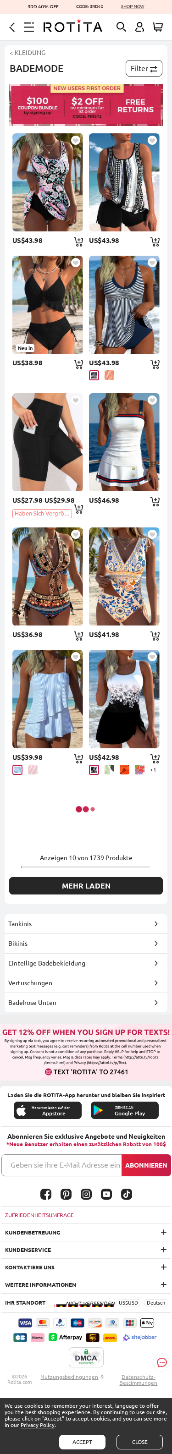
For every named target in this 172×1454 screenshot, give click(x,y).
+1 (153, 770)
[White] (109, 769)
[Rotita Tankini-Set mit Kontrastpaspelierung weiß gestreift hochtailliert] (124, 442)
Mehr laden (86, 886)
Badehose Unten (32, 1002)
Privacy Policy (38, 1425)
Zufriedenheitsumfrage (39, 1215)
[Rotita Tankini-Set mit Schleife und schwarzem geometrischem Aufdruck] (124, 182)
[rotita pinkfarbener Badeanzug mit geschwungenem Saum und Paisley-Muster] (47, 182)
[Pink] (33, 769)
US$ (123, 1303)
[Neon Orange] (109, 375)
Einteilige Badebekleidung (46, 963)
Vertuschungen (30, 983)
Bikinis (18, 943)
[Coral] (139, 769)
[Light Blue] (17, 770)
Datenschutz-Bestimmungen (138, 1380)
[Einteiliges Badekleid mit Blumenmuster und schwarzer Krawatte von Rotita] (124, 699)
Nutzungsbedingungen (69, 1377)
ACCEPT (82, 1442)
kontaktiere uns (30, 1267)
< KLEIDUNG (27, 52)
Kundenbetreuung (32, 1232)
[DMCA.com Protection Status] (86, 1357)
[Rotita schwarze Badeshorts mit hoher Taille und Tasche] (47, 442)
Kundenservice (28, 1250)
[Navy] (94, 375)
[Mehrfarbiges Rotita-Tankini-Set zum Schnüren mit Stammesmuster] (124, 576)
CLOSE (140, 1442)
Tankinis (20, 923)
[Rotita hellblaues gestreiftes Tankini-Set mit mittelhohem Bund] (47, 699)
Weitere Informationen (40, 1285)
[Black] (94, 770)
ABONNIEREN (146, 1165)
